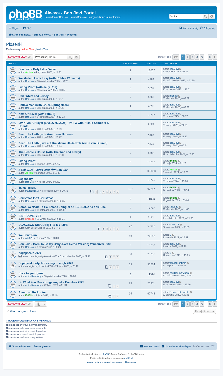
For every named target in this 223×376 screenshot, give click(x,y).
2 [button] (187, 57)
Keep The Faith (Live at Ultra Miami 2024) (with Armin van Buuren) (63, 143)
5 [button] (202, 57)
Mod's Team (42, 49)
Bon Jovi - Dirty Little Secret (37, 69)
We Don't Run (28, 235)
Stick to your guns (31, 273)
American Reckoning (33, 292)
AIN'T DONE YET (30, 216)
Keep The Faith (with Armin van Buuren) (46, 134)
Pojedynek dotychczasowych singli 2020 (46, 263)
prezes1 (29, 219)
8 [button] (210, 57)
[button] (175, 57)
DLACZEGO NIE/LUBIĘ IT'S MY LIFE (43, 224)
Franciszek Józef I (179, 292)
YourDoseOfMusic (179, 273)
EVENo (173, 160)
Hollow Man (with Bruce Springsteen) (44, 105)
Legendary (26, 178)
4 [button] (197, 57)
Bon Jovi (174, 69)
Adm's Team (28, 49)
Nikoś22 (173, 206)
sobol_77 (174, 224)
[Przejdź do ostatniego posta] (180, 69)
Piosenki (14, 44)
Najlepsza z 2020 (30, 253)
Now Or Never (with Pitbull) (37, 114)
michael (173, 95)
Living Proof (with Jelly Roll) (38, 87)
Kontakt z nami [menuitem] (151, 346)
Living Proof (27, 161)
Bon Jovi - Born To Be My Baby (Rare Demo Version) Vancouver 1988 (65, 244)
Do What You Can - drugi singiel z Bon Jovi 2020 (51, 282)
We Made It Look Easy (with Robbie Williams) (49, 78)
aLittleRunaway (33, 276)
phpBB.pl (128, 358)
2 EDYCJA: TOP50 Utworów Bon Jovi (43, 170)
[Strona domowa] (26, 14)
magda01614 (32, 190)
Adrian (29, 72)
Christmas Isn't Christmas (36, 198)
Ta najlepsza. (27, 187)
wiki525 (29, 238)
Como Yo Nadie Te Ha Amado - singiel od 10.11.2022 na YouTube (62, 207)
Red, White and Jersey (34, 96)
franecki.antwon (177, 263)
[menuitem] (27, 28)
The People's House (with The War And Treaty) (50, 152)
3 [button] (192, 57)
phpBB (105, 354)
